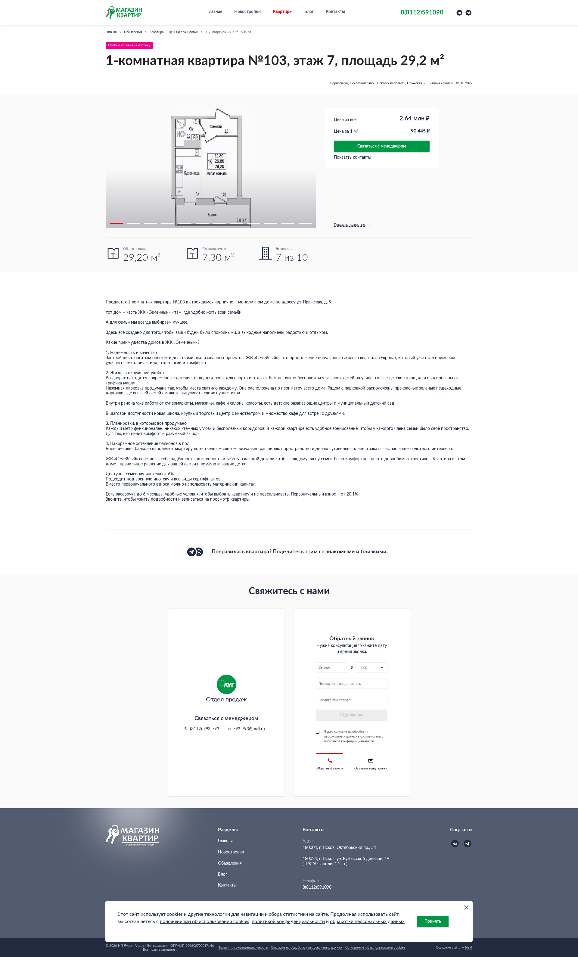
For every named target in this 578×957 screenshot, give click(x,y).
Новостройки (247, 12)
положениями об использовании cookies (204, 921)
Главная (214, 12)
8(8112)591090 (317, 887)
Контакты (335, 12)
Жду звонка (351, 715)
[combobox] (371, 667)
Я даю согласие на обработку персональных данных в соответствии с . (353, 736)
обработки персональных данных (367, 921)
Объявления (230, 863)
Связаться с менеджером (381, 146)
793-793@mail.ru (249, 729)
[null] (191, 551)
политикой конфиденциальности (288, 921)
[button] (116, 223)
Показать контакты (352, 157)
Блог (309, 12)
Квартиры (282, 12)
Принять (432, 921)
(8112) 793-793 (204, 729)
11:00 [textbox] (363, 668)
